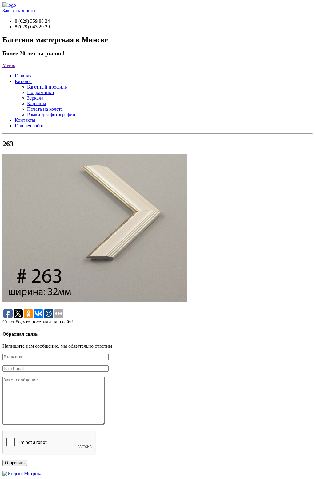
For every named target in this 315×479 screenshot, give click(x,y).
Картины (36, 103)
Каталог (23, 81)
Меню (8, 65)
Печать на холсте (45, 109)
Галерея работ (29, 125)
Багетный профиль (47, 86)
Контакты (25, 120)
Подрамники (40, 92)
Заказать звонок (19, 10)
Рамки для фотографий (51, 114)
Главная (23, 75)
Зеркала (35, 98)
